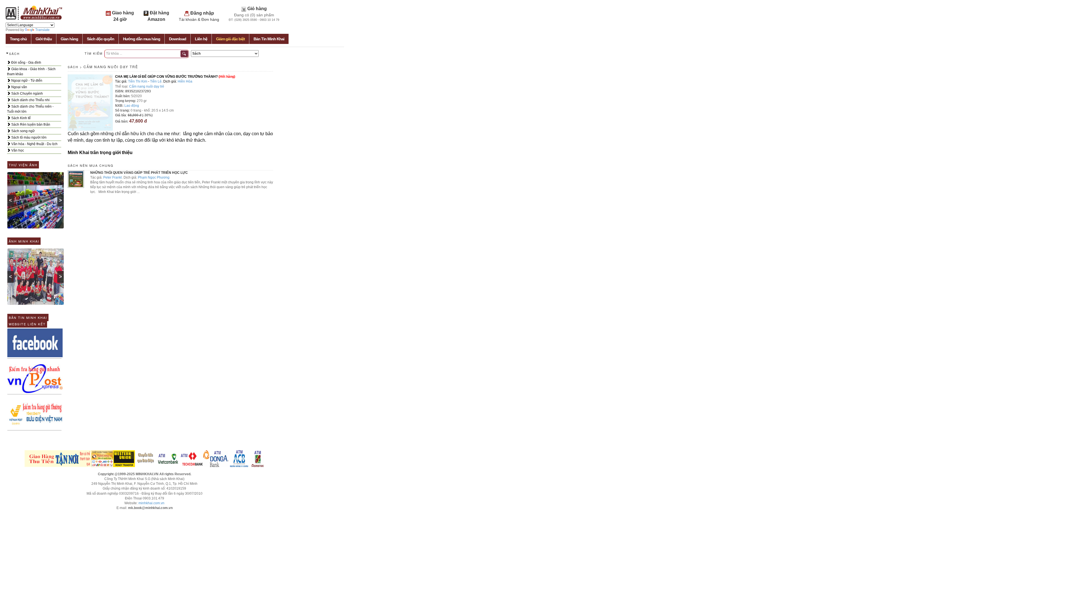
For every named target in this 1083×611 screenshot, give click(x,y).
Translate (42, 30)
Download (177, 39)
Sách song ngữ (22, 131)
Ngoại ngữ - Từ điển (26, 81)
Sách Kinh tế (20, 118)
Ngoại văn (18, 87)
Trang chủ (18, 39)
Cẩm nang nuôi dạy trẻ (110, 66)
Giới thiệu (44, 39)
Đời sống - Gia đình (25, 63)
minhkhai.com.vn (151, 503)
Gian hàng (69, 39)
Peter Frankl (112, 177)
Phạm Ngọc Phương (154, 177)
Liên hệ (201, 39)
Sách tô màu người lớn (28, 137)
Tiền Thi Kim (137, 81)
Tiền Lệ (156, 81)
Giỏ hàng (257, 8)
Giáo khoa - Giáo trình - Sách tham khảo (31, 71)
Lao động (131, 106)
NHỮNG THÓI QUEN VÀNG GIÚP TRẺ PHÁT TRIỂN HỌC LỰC (139, 173)
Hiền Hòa (185, 81)
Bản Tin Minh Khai (269, 39)
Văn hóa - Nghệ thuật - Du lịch (34, 144)
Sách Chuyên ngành (26, 93)
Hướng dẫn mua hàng (141, 39)
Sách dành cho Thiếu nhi (30, 100)
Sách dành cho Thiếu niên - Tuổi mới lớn (30, 109)
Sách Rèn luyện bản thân (30, 124)
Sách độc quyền (100, 39)
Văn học (17, 150)
